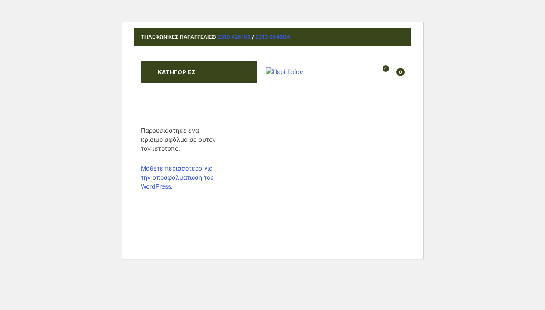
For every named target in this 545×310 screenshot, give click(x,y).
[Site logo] (284, 71)
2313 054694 (272, 37)
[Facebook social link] (388, 37)
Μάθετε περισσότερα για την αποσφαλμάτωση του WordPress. (177, 177)
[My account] (369, 72)
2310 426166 (234, 37)
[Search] (354, 72)
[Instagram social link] (398, 37)
